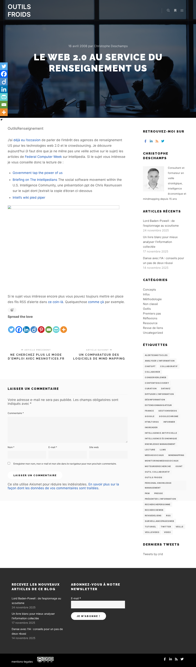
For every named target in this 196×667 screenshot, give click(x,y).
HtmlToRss (152, 422)
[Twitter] (11, 326)
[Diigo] (33, 326)
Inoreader (151, 427)
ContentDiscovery (157, 383)
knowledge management (160, 444)
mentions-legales (22, 661)
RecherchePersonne (157, 504)
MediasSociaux (154, 455)
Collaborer (152, 372)
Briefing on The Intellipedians (35, 180)
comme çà (96, 302)
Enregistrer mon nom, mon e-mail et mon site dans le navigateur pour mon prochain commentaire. (65, 463)
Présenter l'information (160, 499)
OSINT (179, 466)
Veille (179, 526)
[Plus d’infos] (175, 10)
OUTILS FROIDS (19, 10)
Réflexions (150, 318)
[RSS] (156, 141)
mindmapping (176, 455)
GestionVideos (167, 411)
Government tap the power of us (38, 173)
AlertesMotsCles (156, 355)
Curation (151, 388)
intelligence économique (161, 438)
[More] (63, 326)
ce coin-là (55, 302)
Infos (146, 294)
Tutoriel (150, 526)
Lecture (150, 449)
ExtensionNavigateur (158, 405)
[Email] (48, 326)
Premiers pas (152, 313)
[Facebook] (19, 326)
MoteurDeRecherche (158, 466)
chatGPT (150, 366)
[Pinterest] (41, 326)
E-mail (52, 447)
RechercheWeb (154, 510)
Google (149, 416)
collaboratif (169, 366)
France (149, 411)
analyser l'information (160, 361)
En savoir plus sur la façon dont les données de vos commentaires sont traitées (63, 486)
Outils (147, 309)
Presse (158, 493)
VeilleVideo (152, 532)
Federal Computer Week (43, 157)
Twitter (166, 526)
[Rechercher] (168, 10)
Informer (169, 422)
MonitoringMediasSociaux (162, 461)
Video (167, 532)
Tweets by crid (153, 554)
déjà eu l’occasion (27, 140)
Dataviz (166, 388)
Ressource (150, 323)
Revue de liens (153, 328)
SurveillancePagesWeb (159, 521)
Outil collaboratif (157, 472)
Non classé (150, 304)
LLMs (163, 449)
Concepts (149, 289)
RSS (168, 515)
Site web (94, 447)
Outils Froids (153, 477)
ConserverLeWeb (155, 377)
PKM (147, 493)
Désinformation (155, 399)
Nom (11, 447)
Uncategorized (153, 332)
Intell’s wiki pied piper (29, 197)
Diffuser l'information (159, 394)
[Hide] (1, 119)
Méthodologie (152, 299)
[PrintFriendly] (56, 326)
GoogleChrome (168, 416)
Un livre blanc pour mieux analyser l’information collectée (160, 241)
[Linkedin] (26, 326)
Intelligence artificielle (161, 433)
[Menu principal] (182, 10)
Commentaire (16, 413)
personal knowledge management (158, 485)
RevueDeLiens (153, 515)
